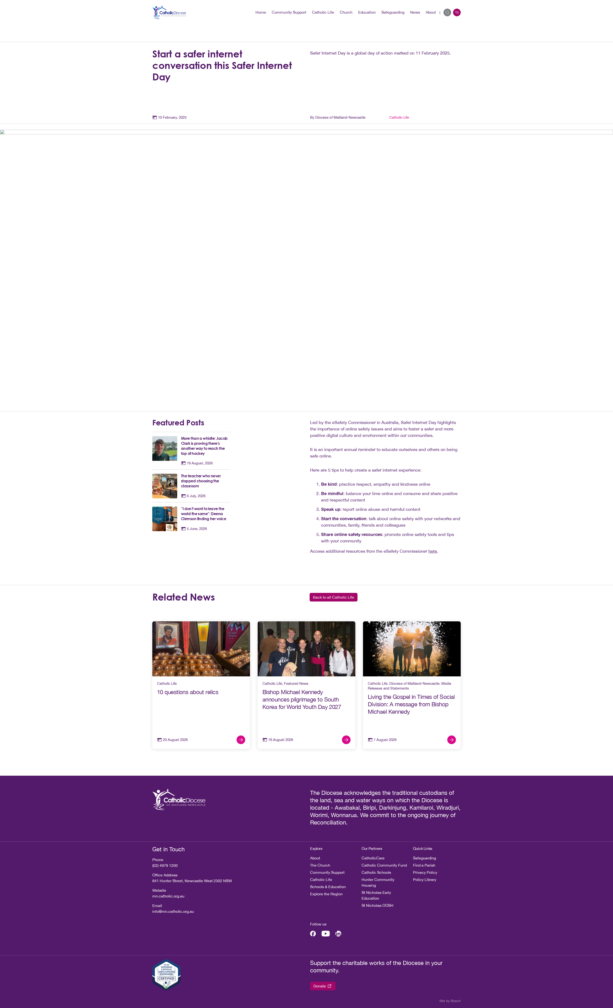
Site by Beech (450, 1001)
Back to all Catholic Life (333, 597)
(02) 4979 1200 (165, 865)
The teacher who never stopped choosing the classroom (201, 481)
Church (346, 12)
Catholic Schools (376, 872)
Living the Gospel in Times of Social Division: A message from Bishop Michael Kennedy (411, 704)
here (432, 551)
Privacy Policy (425, 872)
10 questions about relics (188, 692)
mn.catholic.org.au (168, 896)
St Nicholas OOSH (377, 905)
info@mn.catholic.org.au (173, 911)
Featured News (296, 683)
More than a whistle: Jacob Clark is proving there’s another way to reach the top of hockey (204, 446)
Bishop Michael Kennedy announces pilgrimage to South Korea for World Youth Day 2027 (301, 699)
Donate (319, 986)
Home (260, 12)
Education (367, 12)
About (431, 12)
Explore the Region (326, 894)
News (415, 12)
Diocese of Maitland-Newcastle (414, 683)
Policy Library (424, 879)
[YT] (326, 933)
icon (457, 12)
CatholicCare (373, 858)
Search (447, 12)
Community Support (289, 12)
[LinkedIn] (338, 933)
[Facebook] (313, 933)
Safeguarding (392, 12)
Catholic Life (323, 12)
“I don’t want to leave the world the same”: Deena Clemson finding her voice (203, 514)
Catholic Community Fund (384, 865)
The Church (320, 865)
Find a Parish (424, 865)
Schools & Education (328, 887)
